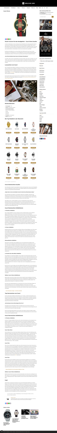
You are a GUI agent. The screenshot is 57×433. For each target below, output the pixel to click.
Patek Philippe (42, 104)
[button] (2, 431)
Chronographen (42, 78)
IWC (40, 103)
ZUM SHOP (9, 132)
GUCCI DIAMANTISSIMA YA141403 (25, 175)
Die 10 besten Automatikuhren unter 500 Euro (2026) (6, 424)
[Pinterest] (44, 138)
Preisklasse (13, 7)
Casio (40, 115)
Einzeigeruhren (42, 79)
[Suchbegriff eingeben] (53, 17)
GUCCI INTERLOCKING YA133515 (33, 130)
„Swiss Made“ (12, 72)
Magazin (28, 7)
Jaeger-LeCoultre (43, 107)
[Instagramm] (43, 138)
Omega (41, 94)
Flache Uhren (42, 81)
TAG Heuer (41, 100)
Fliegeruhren (42, 82)
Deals (19, 7)
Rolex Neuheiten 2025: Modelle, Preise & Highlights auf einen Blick (34, 417)
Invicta (41, 118)
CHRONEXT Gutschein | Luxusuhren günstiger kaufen (24, 417)
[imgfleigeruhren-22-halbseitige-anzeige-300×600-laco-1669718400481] (46, 32)
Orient (41, 119)
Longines (41, 110)
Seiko (41, 121)
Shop (37, 7)
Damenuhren (42, 70)
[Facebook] (40, 138)
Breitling (41, 93)
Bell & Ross (41, 96)
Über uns (33, 7)
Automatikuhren (42, 76)
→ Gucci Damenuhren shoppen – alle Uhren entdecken (13, 290)
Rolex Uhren (42, 85)
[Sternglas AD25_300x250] (46, 19)
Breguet (41, 109)
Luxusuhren (42, 84)
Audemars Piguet (43, 97)
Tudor (41, 106)
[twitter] (41, 138)
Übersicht (41, 65)
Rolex (40, 91)
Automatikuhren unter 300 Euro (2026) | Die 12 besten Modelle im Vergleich (16, 420)
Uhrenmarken (6, 7)
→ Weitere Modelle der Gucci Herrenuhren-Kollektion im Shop (14, 369)
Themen (23, 7)
